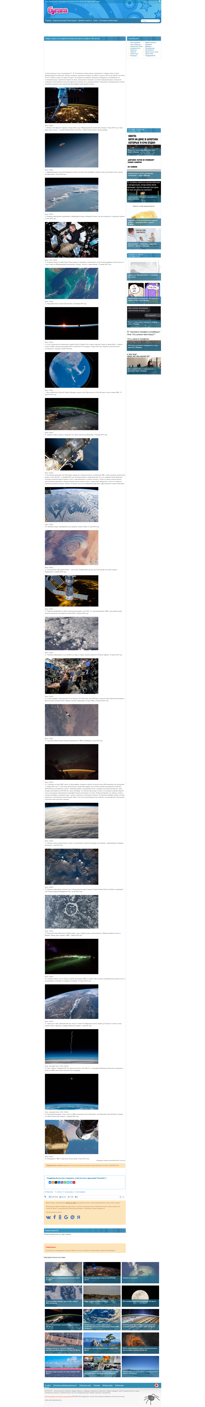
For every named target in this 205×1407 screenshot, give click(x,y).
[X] (56, 1182)
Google (89, 1)
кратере (117, 933)
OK (85, 1)
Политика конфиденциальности (65, 1385)
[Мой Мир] (59, 1182)
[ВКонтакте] (50, 1182)
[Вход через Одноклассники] (61, 1218)
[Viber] (62, 1182)
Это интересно (135, 44)
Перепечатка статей (54, 1165)
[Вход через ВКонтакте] (49, 1218)
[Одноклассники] (53, 1182)
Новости (133, 52)
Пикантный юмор (136, 46)
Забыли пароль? (53, 1)
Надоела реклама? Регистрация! (65, 20)
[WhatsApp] (65, 1182)
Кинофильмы (150, 48)
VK (80, 1)
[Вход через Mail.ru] (74, 1218)
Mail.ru (93, 1)
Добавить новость (85, 20)
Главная (48, 20)
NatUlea (63, 1197)
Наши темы (149, 54)
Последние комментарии (108, 20)
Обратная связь (153, 1)
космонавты (69, 1192)
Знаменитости (135, 48)
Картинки (50, 1192)
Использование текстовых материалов (58, 1396)
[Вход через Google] (67, 1218)
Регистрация (62, 1)
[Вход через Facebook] (55, 1218)
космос (59, 1192)
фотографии (80, 1192)
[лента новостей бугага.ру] (160, 1)
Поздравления (150, 55)
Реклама (145, 1)
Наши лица (134, 54)
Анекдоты (148, 44)
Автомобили (149, 50)
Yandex (98, 1)
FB (82, 1)
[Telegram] (71, 1182)
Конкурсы (133, 55)
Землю (93, 788)
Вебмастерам (107, 1385)
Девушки (148, 46)
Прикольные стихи (151, 52)
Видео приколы (150, 42)
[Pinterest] (74, 1182)
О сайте (48, 1385)
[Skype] (68, 1182)
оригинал (122, 1160)
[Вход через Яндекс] (79, 1218)
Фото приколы (135, 42)
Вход (46, 1)
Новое (95, 20)
